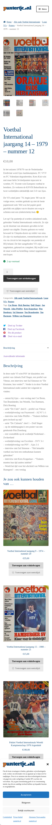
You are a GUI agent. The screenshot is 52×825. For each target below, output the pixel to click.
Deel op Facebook (16, 329)
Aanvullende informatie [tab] (14, 356)
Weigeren (26, 802)
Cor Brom (12, 305)
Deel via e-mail (15, 336)
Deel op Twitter (15, 325)
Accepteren (26, 794)
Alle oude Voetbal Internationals (27, 22)
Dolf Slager (36, 305)
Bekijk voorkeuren (26, 810)
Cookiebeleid (7, 817)
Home (9, 22)
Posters (12, 25)
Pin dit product (14, 333)
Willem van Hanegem (21, 316)
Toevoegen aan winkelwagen (21, 278)
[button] (47, 764)
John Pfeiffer (17, 309)
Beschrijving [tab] (9, 348)
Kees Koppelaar (31, 309)
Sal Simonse (18, 312)
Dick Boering (24, 305)
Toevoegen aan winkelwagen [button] (26, 565)
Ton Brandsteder (31, 312)
